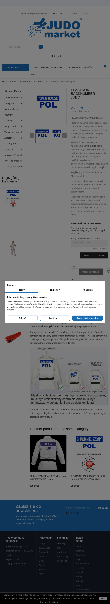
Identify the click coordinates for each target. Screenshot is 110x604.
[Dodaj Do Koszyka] (64, 480)
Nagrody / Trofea (12, 155)
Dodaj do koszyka (90, 271)
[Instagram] (63, 3)
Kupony (79, 580)
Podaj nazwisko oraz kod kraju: (85, 238)
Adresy (79, 576)
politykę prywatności (89, 512)
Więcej (34, 74)
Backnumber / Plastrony (11, 112)
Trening (8, 120)
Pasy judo (9, 103)
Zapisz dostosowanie (94, 255)
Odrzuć (22, 318)
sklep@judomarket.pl (16, 563)
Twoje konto (79, 539)
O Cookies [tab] (88, 289)
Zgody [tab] (22, 289)
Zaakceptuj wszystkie (87, 318)
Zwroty (42, 565)
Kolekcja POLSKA (12, 166)
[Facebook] (48, 3)
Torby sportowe (11, 132)
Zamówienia (81, 555)
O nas (41, 560)
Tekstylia (8, 149)
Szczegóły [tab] (55, 289)
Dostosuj (54, 318)
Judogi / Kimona (12, 97)
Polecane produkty (13, 160)
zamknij (103, 598)
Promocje (61, 543)
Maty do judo (10, 126)
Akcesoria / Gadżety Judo (10, 140)
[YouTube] (56, 3)
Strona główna (12, 91)
